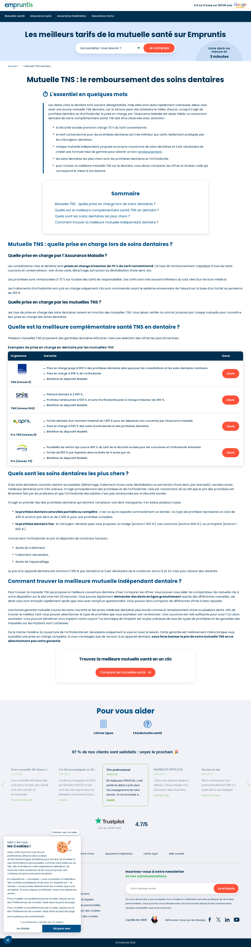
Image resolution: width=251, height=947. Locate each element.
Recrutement (80, 894)
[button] (7, 939)
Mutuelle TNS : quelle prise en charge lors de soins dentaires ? (105, 204)
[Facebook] (209, 920)
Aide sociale (176, 853)
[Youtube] (236, 920)
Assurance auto (41, 16)
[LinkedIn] (227, 920)
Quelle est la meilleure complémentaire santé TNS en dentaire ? (107, 210)
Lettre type (151, 853)
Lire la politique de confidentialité (25, 916)
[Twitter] (218, 920)
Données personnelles (86, 905)
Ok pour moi (61, 928)
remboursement (150, 152)
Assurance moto (103, 16)
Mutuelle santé (15, 16)
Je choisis (22, 928)
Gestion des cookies (85, 916)
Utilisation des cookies (86, 911)
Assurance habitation (71, 16)
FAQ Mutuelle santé (147, 733)
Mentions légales (83, 899)
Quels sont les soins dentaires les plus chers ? (92, 216)
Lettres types (103, 733)
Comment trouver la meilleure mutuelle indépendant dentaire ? (107, 222)
